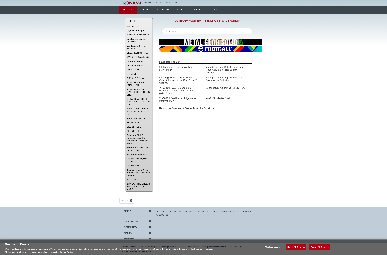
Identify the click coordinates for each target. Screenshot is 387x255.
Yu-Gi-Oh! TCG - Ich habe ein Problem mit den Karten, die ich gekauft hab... (176, 91)
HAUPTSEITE (128, 9)
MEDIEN (197, 9)
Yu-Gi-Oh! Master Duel (218, 98)
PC (194, 211)
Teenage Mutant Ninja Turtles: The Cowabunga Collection (224, 78)
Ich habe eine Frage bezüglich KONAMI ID (175, 68)
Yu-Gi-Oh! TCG (162, 215)
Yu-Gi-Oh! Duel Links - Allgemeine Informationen (177, 99)
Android (246, 211)
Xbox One (187, 211)
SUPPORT (214, 9)
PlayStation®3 (204, 211)
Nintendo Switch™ (228, 211)
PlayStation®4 (176, 211)
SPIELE (145, 9)
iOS (239, 211)
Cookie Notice (66, 252)
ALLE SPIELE (162, 211)
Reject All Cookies (296, 247)
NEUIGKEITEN (162, 9)
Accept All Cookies (320, 247)
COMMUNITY (179, 9)
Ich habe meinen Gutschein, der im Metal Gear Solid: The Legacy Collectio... (224, 70)
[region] (193, 247)
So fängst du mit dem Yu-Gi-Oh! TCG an (225, 89)
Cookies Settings (273, 247)
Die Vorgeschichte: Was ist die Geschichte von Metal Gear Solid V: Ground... (178, 80)
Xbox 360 (215, 211)
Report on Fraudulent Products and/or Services (186, 108)
